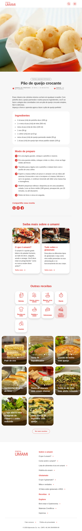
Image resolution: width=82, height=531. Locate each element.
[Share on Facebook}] (22, 208)
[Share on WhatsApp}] (14, 208)
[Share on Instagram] (18, 208)
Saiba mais (19, 270)
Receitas (43, 494)
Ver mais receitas (41, 431)
